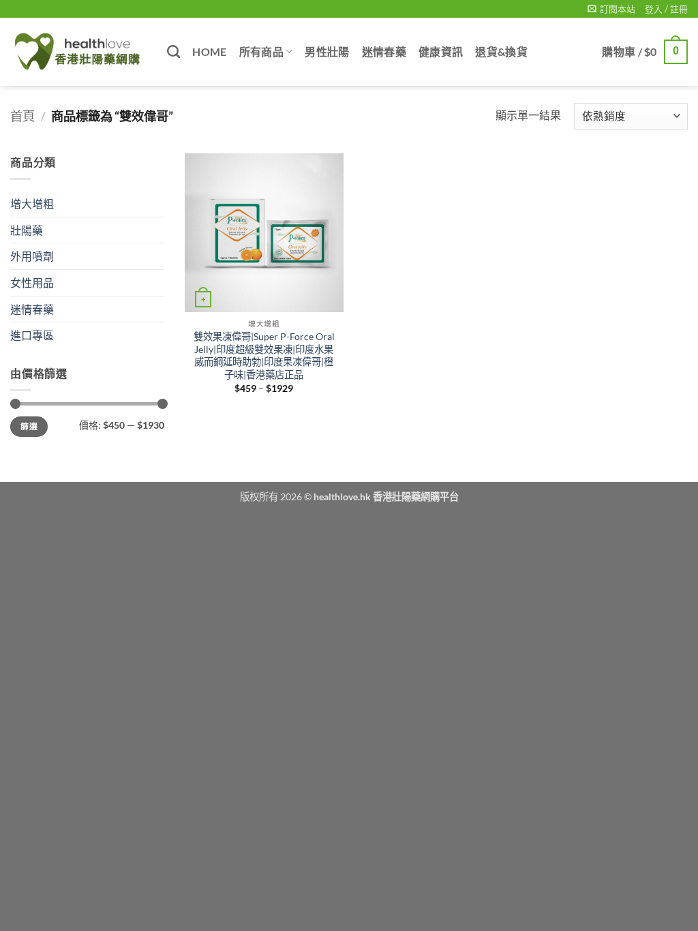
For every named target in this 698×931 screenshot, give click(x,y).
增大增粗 (32, 203)
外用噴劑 (32, 255)
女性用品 (32, 282)
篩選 (28, 426)
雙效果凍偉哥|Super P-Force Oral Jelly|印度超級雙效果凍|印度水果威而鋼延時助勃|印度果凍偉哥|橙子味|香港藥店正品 (264, 355)
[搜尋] (173, 51)
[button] (611, 9)
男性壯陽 (327, 51)
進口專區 (32, 335)
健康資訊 (441, 51)
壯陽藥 (26, 230)
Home (209, 51)
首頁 (22, 115)
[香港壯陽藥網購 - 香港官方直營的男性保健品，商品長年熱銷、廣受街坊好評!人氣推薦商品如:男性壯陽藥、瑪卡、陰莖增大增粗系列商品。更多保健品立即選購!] (78, 51)
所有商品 (261, 51)
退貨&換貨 (501, 51)
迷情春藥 (384, 51)
